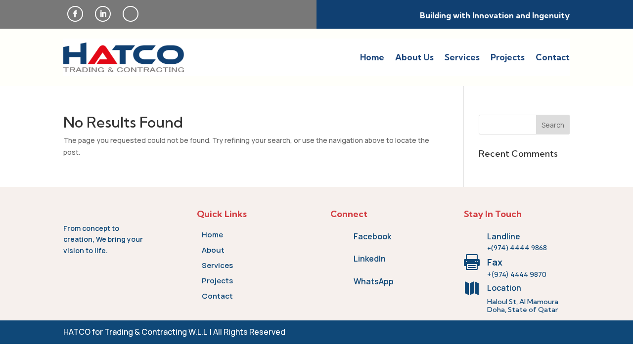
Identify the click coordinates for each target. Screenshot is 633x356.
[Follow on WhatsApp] (130, 14)
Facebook (372, 236)
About (213, 250)
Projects (508, 57)
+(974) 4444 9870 (516, 274)
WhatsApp (374, 281)
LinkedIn (370, 258)
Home (372, 57)
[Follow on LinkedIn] (103, 14)
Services (462, 57)
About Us (414, 57)
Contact (553, 57)
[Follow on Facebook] (75, 14)
